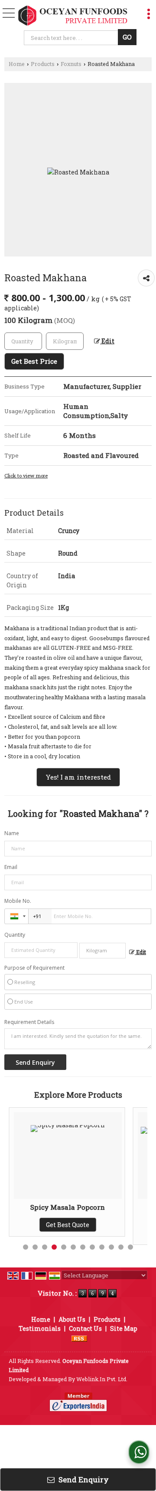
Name (11, 833)
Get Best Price (34, 361)
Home (17, 63)
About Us (71, 1319)
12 (130, 1247)
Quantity (14, 934)
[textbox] (72, 37)
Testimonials (40, 1328)
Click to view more (26, 475)
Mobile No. (17, 901)
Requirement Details (29, 1022)
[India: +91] (16, 916)
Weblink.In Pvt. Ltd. (101, 1379)
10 (111, 1247)
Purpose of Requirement (34, 968)
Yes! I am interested (78, 777)
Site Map (123, 1328)
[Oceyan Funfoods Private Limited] (72, 16)
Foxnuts (71, 63)
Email (10, 867)
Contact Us (85, 1328)
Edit (107, 341)
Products (43, 63)
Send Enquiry (83, 1479)
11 (121, 1247)
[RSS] (79, 1337)
